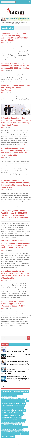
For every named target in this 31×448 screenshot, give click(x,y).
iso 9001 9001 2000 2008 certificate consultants (13, 405)
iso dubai (15, 429)
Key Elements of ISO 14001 (13, 434)
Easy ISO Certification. (7, 396)
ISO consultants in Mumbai (21, 427)
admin (2, 42)
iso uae (3, 434)
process (12, 436)
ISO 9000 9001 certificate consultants (10, 403)
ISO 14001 (21, 415)
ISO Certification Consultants (18, 422)
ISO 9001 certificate (6, 408)
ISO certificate (22, 419)
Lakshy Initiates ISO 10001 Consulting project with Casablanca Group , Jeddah (13, 303)
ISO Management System (8, 431)
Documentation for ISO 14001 (15, 394)
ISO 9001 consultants (7, 410)
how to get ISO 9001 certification (9, 401)
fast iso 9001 (23, 398)
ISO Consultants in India (7, 427)
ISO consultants (5, 424)
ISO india (21, 429)
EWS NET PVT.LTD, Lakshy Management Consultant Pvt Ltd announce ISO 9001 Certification (15, 65)
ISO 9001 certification (18, 408)
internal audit (22, 401)
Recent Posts (5, 344)
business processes (6, 391)
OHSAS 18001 (5, 436)
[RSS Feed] (29, 2)
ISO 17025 (14, 419)
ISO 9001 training (18, 412)
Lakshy (15, 444)
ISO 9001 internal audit (7, 412)
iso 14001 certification (7, 417)
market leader (24, 434)
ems (15, 396)
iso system (18, 431)
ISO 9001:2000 (5, 415)
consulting (4, 394)
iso (27, 401)
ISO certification (5, 422)
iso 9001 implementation (19, 410)
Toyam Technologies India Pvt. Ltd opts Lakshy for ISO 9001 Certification (15, 87)
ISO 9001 (23, 403)
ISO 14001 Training (6, 419)
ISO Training (25, 431)
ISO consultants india (16, 424)
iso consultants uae (6, 429)
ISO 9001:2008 (13, 415)
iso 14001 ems (17, 417)
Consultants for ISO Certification (20, 391)
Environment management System (10, 398)
